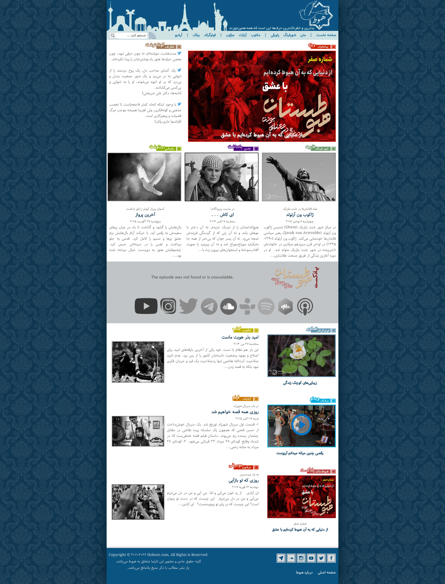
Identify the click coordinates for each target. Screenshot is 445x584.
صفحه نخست (326, 35)
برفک (196, 35)
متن (303, 35)
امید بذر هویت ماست (240, 337)
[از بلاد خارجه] (320, 150)
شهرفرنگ (289, 35)
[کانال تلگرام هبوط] (281, 562)
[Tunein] (247, 307)
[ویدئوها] (320, 402)
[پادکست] (318, 472)
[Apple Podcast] (305, 307)
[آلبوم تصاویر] (320, 331)
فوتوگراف (210, 35)
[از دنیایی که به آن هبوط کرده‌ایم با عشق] (262, 141)
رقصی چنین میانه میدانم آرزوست (299, 453)
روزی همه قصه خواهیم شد (235, 412)
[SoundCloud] (228, 307)
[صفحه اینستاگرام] (301, 562)
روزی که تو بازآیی (244, 480)
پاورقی (275, 35)
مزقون (230, 35)
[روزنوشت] (165, 150)
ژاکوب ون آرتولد (299, 214)
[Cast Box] (285, 307)
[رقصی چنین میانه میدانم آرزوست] (301, 446)
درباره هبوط (304, 572)
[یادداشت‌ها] (242, 150)
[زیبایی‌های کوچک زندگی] (301, 376)
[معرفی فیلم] (242, 400)
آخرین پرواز (145, 214)
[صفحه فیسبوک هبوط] (331, 562)
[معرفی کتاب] (242, 331)
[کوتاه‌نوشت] (162, 48)
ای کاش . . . (222, 214)
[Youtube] (146, 307)
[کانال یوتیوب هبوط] (311, 562)
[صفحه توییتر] (321, 562)
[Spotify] (266, 307)
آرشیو (178, 35)
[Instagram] (168, 307)
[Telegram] (209, 307)
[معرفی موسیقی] (242, 468)
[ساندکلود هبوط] (291, 562)
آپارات (243, 35)
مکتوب (255, 35)
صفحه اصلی (327, 572)
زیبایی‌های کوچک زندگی (300, 383)
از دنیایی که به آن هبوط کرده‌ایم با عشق (261, 135)
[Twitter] (188, 307)
